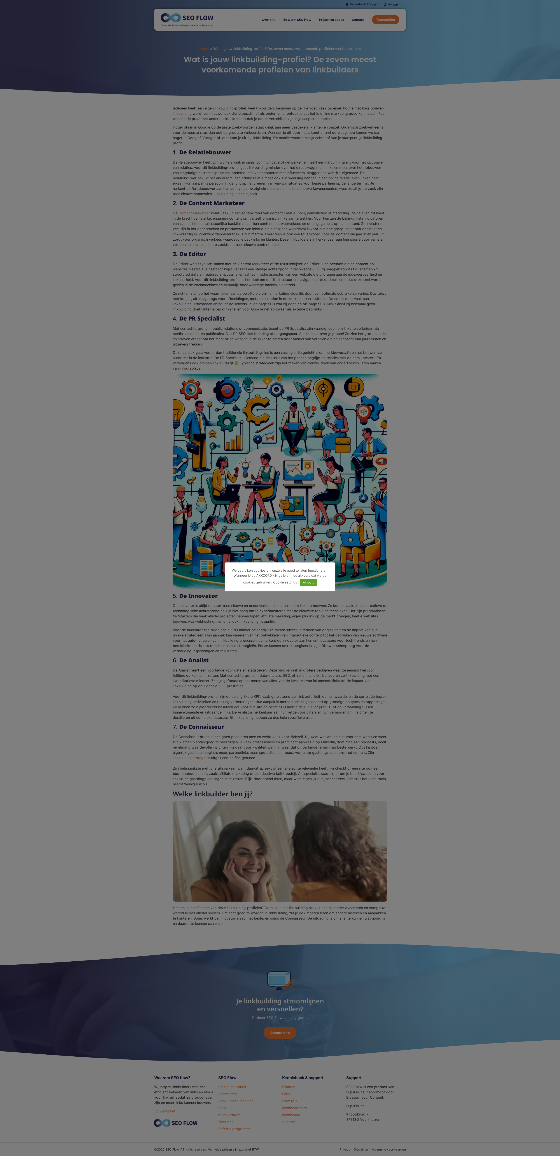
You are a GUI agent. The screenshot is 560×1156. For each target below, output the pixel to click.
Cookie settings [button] (285, 582)
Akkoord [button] (308, 582)
